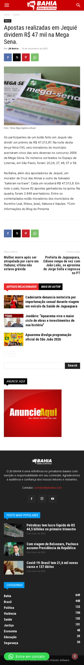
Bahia (16, 14)
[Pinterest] (26, 57)
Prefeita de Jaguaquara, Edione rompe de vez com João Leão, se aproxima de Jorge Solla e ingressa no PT (61, 265)
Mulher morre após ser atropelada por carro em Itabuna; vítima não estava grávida (21, 263)
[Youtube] (52, 499)
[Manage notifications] (75, 656)
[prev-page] (6, 353)
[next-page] (12, 353)
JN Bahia (14, 48)
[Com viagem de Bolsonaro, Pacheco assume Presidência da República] (13, 549)
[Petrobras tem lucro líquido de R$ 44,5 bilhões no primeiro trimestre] (13, 530)
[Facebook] (8, 57)
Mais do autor (50, 286)
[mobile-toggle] (6, 5)
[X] (17, 57)
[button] (78, 5)
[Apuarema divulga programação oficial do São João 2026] (13, 339)
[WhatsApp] (35, 57)
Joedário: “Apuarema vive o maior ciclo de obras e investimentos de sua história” (49, 320)
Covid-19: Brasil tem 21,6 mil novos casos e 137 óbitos (52, 565)
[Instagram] (42, 499)
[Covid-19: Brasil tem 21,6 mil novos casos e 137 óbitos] (13, 568)
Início (7, 14)
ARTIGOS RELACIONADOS (21, 286)
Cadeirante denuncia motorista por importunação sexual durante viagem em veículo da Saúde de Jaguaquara (52, 301)
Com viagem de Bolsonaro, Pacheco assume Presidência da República (52, 546)
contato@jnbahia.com (48, 487)
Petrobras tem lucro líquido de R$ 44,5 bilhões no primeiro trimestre (51, 527)
